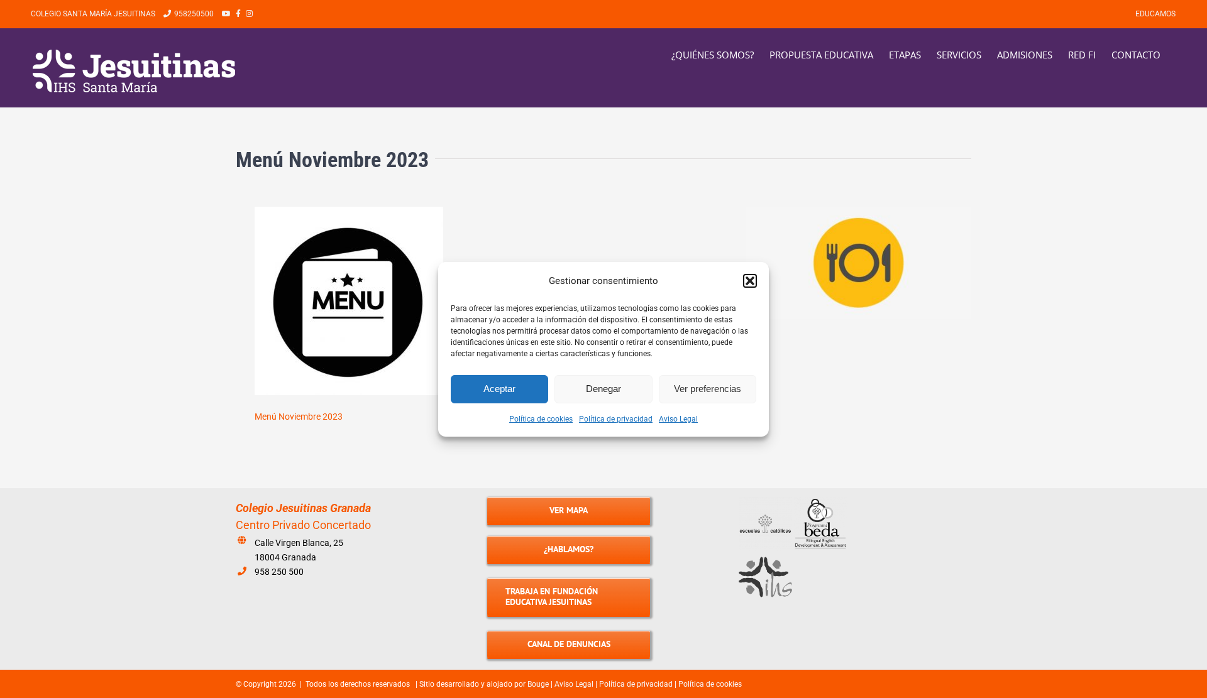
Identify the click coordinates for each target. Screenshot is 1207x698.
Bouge (538, 684)
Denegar (603, 388)
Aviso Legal (678, 419)
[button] (750, 281)
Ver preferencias (707, 388)
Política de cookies (541, 419)
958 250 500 (279, 572)
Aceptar (499, 388)
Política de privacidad (616, 419)
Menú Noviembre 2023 (299, 417)
